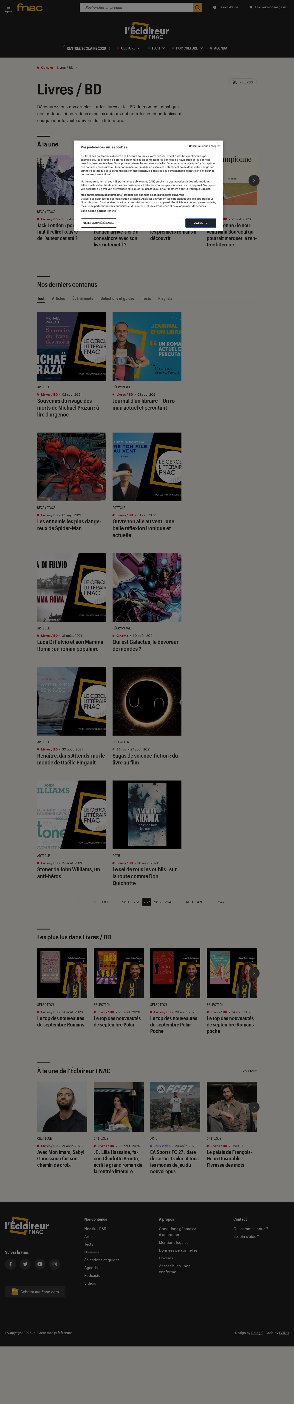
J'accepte (200, 222)
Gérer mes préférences (98, 222)
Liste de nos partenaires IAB (98, 210)
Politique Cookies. (199, 188)
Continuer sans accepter (204, 146)
